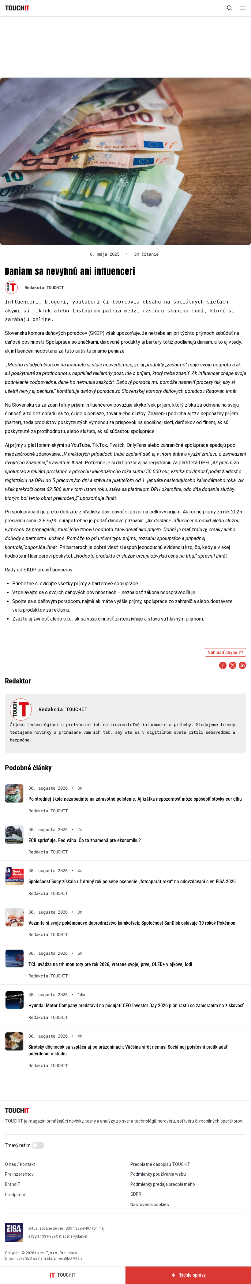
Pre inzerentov (19, 1174)
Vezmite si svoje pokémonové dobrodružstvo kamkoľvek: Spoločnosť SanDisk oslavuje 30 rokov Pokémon (131, 923)
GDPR (135, 1194)
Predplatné (16, 1194)
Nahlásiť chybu (222, 652)
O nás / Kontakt (20, 1164)
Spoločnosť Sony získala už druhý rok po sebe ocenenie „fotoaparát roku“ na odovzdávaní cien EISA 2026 (132, 881)
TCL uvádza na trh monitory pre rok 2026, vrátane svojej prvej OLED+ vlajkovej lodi (110, 964)
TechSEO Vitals (70, 1258)
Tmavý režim (18, 1145)
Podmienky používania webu (158, 1174)
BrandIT (13, 1184)
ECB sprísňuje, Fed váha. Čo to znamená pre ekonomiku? (84, 840)
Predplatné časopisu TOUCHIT (160, 1164)
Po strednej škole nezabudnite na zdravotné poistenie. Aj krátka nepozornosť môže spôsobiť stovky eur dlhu (135, 799)
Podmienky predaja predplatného (162, 1184)
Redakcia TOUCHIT (44, 287)
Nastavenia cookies (149, 1204)
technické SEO (20, 1258)
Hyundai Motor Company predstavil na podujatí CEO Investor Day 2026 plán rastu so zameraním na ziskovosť (136, 1005)
